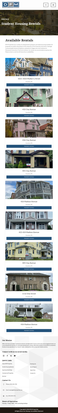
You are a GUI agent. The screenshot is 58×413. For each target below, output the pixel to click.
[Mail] (45, 5)
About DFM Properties (7, 363)
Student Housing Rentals (8, 366)
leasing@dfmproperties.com (15, 390)
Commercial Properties (7, 373)
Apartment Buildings (7, 370)
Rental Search (33, 367)
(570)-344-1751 (12, 395)
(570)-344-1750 (13, 384)
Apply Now (32, 370)
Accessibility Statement (37, 411)
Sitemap (28, 411)
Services (4, 376)
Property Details (29, 84)
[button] (53, 5)
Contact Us (32, 373)
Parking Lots (33, 363)
